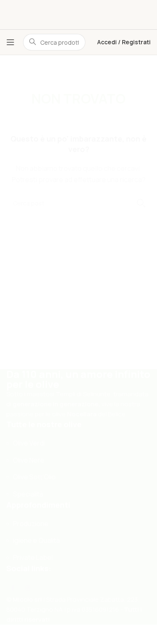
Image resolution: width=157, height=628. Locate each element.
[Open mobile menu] (10, 42)
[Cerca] (140, 387)
